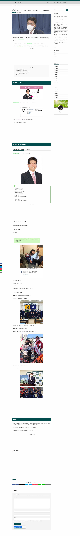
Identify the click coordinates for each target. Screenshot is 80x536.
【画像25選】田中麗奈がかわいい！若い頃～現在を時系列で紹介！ (60, 37)
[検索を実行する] (67, 10)
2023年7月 (56, 74)
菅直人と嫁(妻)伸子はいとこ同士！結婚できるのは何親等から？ (60, 43)
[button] (15, 484)
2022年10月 (56, 91)
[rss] (66, 0)
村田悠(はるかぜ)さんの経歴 (23, 73)
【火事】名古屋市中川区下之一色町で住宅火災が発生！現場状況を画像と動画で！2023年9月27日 (60, 28)
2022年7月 (56, 97)
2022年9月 (56, 93)
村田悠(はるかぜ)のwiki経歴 (22, 70)
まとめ (18, 74)
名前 (15, 510)
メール (15, 513)
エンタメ (56, 52)
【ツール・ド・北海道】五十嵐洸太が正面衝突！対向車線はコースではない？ (60, 40)
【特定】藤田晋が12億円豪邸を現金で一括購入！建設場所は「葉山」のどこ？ (60, 22)
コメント (15, 497)
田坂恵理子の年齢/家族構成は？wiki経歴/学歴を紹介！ (60, 19)
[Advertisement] (32, 55)
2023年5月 (56, 78)
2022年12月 (56, 87)
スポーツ (56, 54)
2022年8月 (56, 95)
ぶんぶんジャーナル (17, 2)
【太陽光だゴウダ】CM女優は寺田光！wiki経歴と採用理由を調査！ (60, 35)
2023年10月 (56, 68)
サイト (15, 517)
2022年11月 (56, 89)
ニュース (14, 12)
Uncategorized (57, 50)
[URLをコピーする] (48, 484)
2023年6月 (56, 76)
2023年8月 (56, 72)
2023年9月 (56, 70)
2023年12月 (56, 66)
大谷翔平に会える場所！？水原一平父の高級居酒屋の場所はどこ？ (60, 17)
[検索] (67, 0)
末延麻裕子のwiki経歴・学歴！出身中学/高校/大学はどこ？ (60, 32)
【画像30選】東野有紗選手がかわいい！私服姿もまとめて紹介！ (60, 25)
